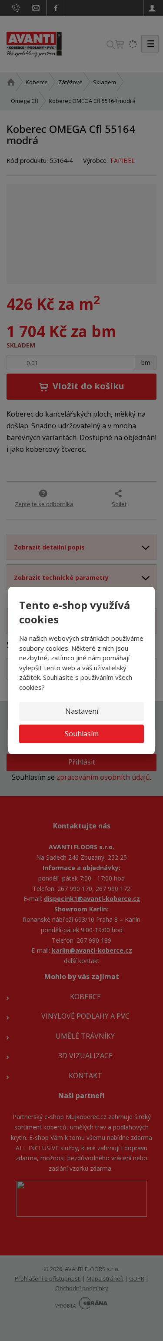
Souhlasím (82, 733)
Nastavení (81, 711)
